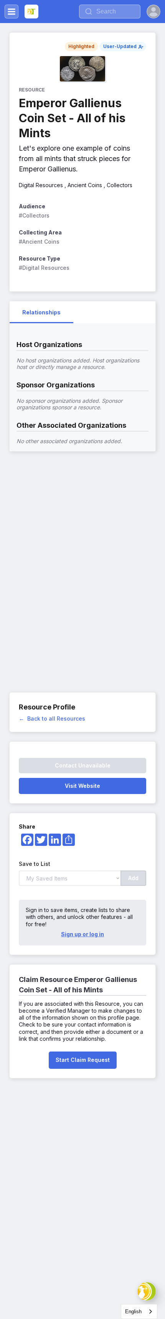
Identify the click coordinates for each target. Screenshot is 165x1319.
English (133, 1311)
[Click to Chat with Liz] (146, 1291)
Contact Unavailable (83, 765)
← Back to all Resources (52, 718)
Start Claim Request (83, 1060)
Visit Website (82, 785)
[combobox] (139, 1311)
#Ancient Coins (39, 241)
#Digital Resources (44, 267)
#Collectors (34, 215)
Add (133, 878)
